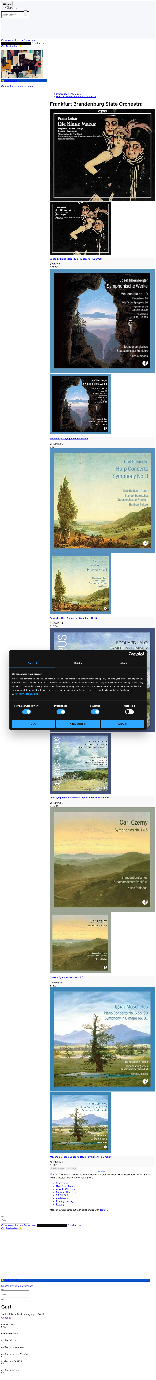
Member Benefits (66, 1192)
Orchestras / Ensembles (68, 94)
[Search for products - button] (25, 13)
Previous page (57, 1168)
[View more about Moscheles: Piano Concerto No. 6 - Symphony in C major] (102, 1090)
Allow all (122, 724)
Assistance (62, 1198)
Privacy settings (65, 1201)
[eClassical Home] (25, 8)
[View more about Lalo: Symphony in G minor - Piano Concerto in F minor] (102, 731)
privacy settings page (27, 694)
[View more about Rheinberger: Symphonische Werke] (102, 372)
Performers (29, 40)
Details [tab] (78, 663)
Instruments (26, 86)
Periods (14, 86)
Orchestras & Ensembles (16, 43)
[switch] (61, 711)
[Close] (2, 1216)
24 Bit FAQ (62, 1195)
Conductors (38, 43)
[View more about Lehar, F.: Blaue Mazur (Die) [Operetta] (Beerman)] (102, 200)
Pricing (60, 1204)
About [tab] (123, 663)
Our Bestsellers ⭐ (11, 46)
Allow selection (78, 724)
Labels (19, 40)
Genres (5, 86)
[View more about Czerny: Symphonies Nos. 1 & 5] (102, 910)
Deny (33, 724)
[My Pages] (6, 34)
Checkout (6, 1317)
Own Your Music (65, 1186)
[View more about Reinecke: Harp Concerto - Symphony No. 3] (102, 551)
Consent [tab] (32, 663)
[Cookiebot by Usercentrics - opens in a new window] (131, 654)
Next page (71, 1168)
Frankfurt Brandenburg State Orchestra (76, 96)
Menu (8, 4)
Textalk (103, 1210)
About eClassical (65, 1189)
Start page (62, 1183)
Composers (7, 40)
